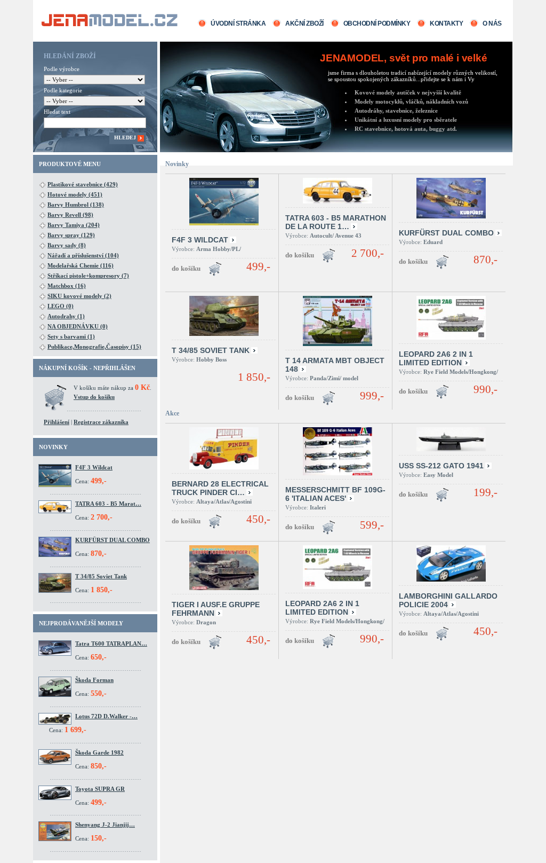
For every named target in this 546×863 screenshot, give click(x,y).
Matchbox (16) (66, 286)
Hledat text (57, 111)
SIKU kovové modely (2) (79, 296)
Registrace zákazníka (101, 422)
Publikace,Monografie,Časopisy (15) (94, 346)
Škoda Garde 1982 (99, 752)
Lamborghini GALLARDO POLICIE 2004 (448, 600)
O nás (492, 23)
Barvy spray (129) (71, 235)
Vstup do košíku (94, 397)
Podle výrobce (61, 69)
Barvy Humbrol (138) (75, 204)
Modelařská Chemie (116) (80, 265)
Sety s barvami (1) (71, 336)
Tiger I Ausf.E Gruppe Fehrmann (216, 608)
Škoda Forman (94, 680)
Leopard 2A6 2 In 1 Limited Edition (436, 358)
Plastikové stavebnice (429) (82, 184)
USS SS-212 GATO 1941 (441, 465)
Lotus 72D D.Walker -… (106, 716)
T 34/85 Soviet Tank (101, 576)
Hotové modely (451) (74, 194)
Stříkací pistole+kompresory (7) (88, 275)
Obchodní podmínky (377, 23)
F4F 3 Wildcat (94, 467)
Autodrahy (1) (66, 316)
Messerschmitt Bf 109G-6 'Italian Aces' (335, 494)
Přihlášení (56, 422)
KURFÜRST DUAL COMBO (112, 540)
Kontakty (446, 23)
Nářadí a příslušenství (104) (83, 255)
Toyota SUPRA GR (100, 789)
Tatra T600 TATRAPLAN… (111, 643)
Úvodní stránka (238, 23)
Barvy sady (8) (66, 245)
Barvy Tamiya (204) (73, 225)
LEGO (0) (60, 306)
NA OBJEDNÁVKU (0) (77, 326)
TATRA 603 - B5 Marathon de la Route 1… (335, 222)
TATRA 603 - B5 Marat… (108, 503)
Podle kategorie (63, 90)
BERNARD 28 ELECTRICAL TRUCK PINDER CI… (220, 488)
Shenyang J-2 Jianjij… (105, 824)
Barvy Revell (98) (70, 214)
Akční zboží (304, 23)
